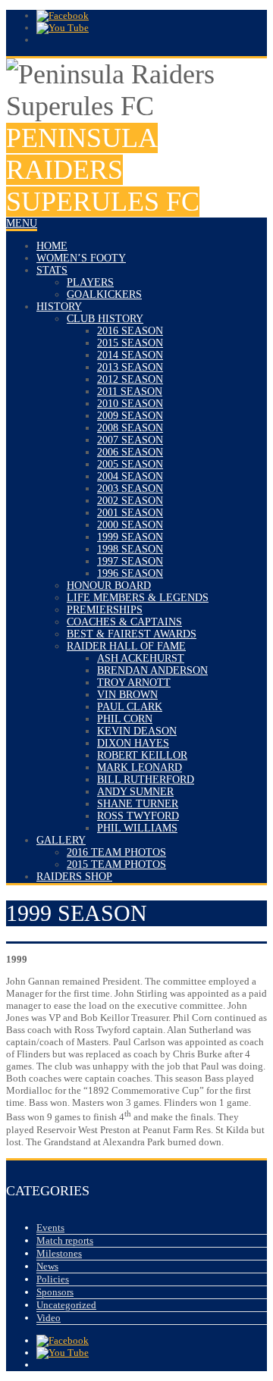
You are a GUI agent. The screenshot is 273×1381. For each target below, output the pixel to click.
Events (50, 1227)
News (47, 1266)
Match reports (64, 1240)
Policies (52, 1279)
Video (48, 1317)
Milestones (59, 1253)
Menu (21, 223)
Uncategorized (66, 1305)
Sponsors (55, 1292)
